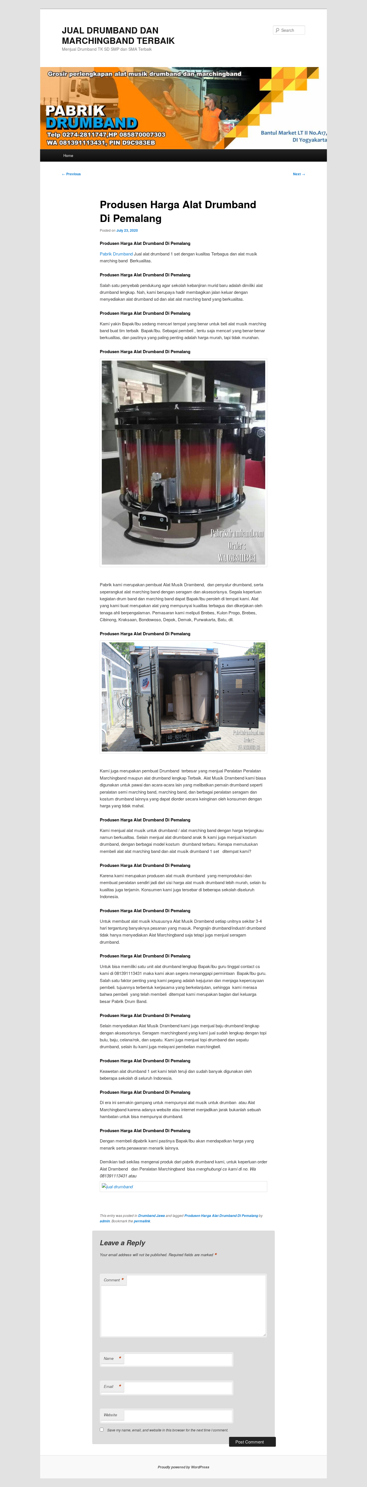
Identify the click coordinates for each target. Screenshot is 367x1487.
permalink (142, 1221)
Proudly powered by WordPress (183, 1467)
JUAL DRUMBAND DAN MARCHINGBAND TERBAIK (118, 35)
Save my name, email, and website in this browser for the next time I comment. (167, 1429)
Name (112, 1358)
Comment (114, 1280)
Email (112, 1386)
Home (68, 155)
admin (105, 1221)
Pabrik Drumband (116, 254)
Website (110, 1414)
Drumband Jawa (151, 1215)
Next (299, 173)
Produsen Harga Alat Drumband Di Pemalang (221, 1215)
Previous (71, 173)
